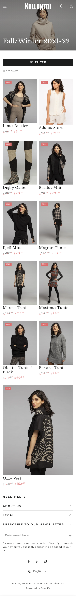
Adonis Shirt (51, 128)
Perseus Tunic (52, 368)
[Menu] (5, 6)
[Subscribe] (71, 536)
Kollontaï (26, 583)
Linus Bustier (15, 126)
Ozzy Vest (12, 478)
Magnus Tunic (52, 248)
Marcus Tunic (16, 308)
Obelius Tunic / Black (17, 370)
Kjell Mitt (12, 248)
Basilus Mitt (50, 188)
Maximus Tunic (53, 308)
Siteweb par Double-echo (48, 583)
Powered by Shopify (38, 588)
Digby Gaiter (15, 188)
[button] (61, 6)
